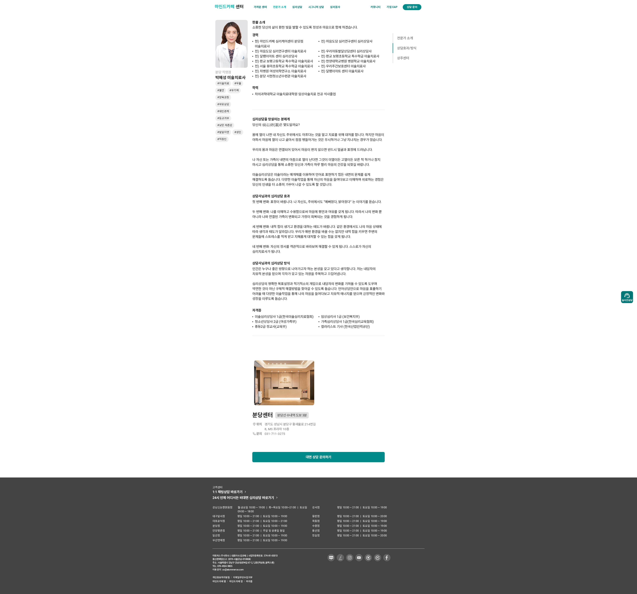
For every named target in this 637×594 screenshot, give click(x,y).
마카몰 (249, 581)
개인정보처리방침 (221, 577)
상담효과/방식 (406, 48)
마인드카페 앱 (236, 581)
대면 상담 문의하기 (318, 457)
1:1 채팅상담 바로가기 (227, 492)
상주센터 (403, 58)
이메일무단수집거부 (242, 577)
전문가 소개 (405, 38)
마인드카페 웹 (219, 581)
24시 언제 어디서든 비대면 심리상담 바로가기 (243, 498)
